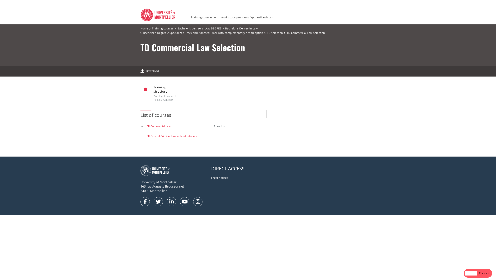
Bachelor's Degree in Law (241, 28)
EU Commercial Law (159, 126)
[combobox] (471, 273)
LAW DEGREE (213, 28)
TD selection (275, 33)
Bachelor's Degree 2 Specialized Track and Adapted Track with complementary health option (203, 33)
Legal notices (219, 178)
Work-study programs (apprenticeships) (246, 17)
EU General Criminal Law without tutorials (172, 136)
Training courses (202, 17)
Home (144, 28)
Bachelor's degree (189, 28)
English (471, 273)
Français (484, 273)
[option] (484, 273)
